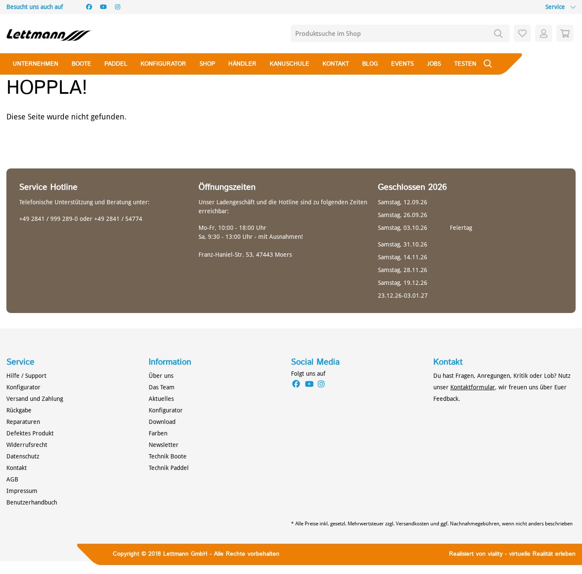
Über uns (161, 375)
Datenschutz (22, 456)
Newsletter (164, 444)
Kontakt (336, 64)
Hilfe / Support (26, 375)
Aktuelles (161, 398)
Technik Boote (168, 456)
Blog (370, 64)
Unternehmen (35, 64)
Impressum (21, 490)
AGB (12, 479)
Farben (158, 433)
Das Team (162, 387)
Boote (81, 64)
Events (402, 64)
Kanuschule (289, 64)
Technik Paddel (169, 467)
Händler (242, 64)
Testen (465, 64)
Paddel (115, 64)
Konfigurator (163, 64)
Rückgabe (19, 410)
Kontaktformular (472, 387)
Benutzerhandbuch (31, 502)
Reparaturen (23, 421)
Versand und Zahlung (34, 398)
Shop (207, 64)
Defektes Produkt (30, 433)
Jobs (434, 64)
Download (162, 421)
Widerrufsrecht (26, 444)
